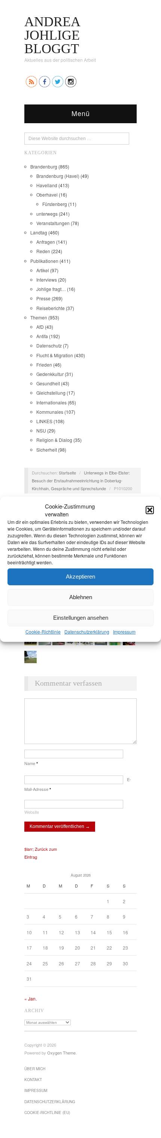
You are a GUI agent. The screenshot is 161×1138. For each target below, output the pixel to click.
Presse (43, 298)
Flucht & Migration (54, 355)
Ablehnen (80, 597)
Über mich (34, 1068)
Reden (43, 251)
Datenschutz (49, 345)
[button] (150, 509)
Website (31, 812)
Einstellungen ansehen (80, 617)
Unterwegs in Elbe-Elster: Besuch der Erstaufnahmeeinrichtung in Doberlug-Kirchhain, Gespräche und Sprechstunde (81, 480)
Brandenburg (43, 166)
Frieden (44, 364)
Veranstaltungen (53, 223)
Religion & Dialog (54, 440)
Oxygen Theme (61, 1053)
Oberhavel (47, 194)
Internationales (51, 402)
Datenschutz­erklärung (86, 631)
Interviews (46, 279)
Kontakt (33, 1079)
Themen (38, 317)
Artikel (42, 270)
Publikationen (44, 261)
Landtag (38, 232)
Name (31, 763)
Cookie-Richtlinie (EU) (47, 1112)
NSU (41, 430)
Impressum (124, 631)
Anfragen (45, 242)
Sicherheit (46, 449)
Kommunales (49, 412)
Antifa (42, 336)
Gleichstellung (51, 392)
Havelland (46, 185)
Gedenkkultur (50, 374)
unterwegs (47, 213)
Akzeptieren (80, 576)
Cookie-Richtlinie (43, 631)
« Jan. (30, 998)
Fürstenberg (54, 204)
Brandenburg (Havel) (57, 176)
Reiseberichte (50, 308)
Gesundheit (48, 383)
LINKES (44, 421)
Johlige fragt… (51, 289)
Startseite (67, 473)
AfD (40, 327)
